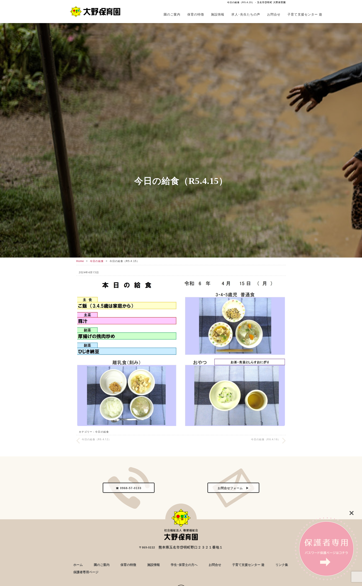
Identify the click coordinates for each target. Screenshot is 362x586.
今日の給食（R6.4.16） (265, 439)
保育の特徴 (195, 14)
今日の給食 (96, 261)
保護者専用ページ (85, 572)
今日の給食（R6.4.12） (96, 439)
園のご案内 (172, 14)
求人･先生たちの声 (245, 14)
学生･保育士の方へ (184, 564)
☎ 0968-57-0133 (129, 488)
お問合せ (274, 14)
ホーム (78, 564)
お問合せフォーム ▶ (233, 488)
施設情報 (217, 14)
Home (80, 261)
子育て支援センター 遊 (304, 14)
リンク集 (281, 564)
